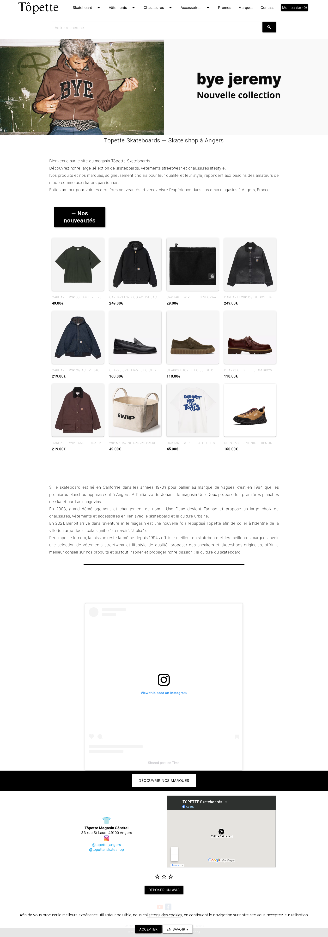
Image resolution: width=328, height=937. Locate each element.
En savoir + (178, 929)
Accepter (148, 929)
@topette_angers (106, 844)
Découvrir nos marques (164, 780)
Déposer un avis (164, 890)
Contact (267, 7)
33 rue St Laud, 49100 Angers (106, 830)
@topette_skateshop (106, 849)
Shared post (157, 763)
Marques (245, 7)
